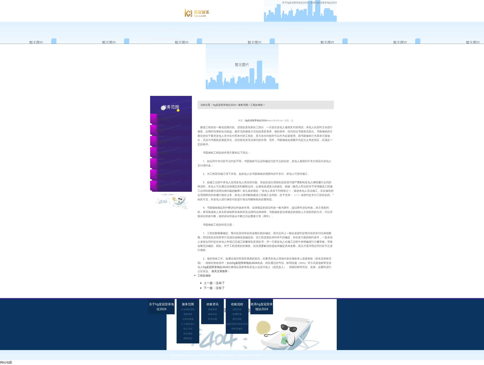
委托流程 (237, 319)
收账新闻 (212, 309)
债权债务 (160, 130)
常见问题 (212, 319)
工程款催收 (161, 141)
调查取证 (160, 186)
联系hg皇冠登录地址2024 (324, 2)
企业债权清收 (162, 119)
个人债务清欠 (162, 152)
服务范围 (238, 29)
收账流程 (276, 29)
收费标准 (237, 314)
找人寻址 (160, 163)
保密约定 (237, 309)
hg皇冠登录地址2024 (168, 29)
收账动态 (212, 314)
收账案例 (296, 29)
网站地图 (6, 362)
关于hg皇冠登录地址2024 (295, 2)
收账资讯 (257, 29)
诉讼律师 (160, 175)
